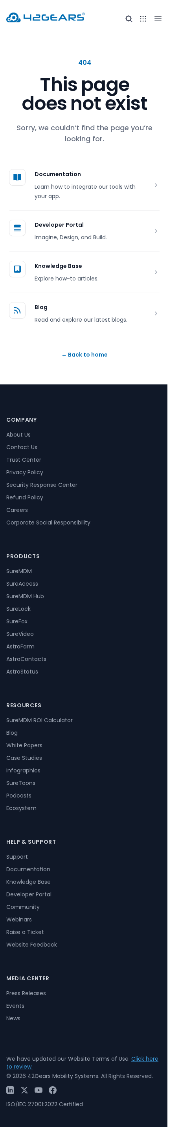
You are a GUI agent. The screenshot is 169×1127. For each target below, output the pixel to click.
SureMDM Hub (25, 596)
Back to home (84, 355)
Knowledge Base (58, 266)
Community (23, 907)
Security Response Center (41, 485)
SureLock (18, 609)
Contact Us (21, 447)
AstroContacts (26, 659)
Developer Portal (59, 225)
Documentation (58, 174)
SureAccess (22, 584)
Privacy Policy (24, 472)
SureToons (20, 783)
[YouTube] (38, 1090)
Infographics (23, 770)
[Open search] (129, 19)
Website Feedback (31, 945)
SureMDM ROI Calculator (39, 720)
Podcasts (18, 795)
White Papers (24, 745)
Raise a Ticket (25, 932)
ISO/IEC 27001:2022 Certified (44, 1104)
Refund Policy (24, 497)
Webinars (19, 919)
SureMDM (19, 571)
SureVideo (20, 634)
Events (15, 1006)
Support (17, 857)
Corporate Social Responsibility (48, 522)
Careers (17, 510)
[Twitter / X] (24, 1090)
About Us (18, 435)
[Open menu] (143, 18)
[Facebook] (53, 1090)
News (13, 1018)
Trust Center (23, 460)
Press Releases (26, 993)
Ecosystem (21, 808)
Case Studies (24, 758)
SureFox (17, 621)
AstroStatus (22, 671)
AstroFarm (20, 646)
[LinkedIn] (10, 1090)
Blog (41, 307)
